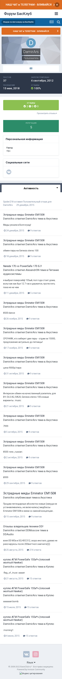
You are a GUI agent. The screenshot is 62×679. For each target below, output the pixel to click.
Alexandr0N (32, 270)
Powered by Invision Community (31, 669)
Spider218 (8, 201)
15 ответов (35, 578)
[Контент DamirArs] (31, 68)
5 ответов (35, 293)
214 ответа (35, 550)
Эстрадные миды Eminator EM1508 (24, 214)
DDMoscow (32, 530)
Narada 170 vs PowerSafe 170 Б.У (22, 266)
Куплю (50, 566)
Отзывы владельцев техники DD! (23, 526)
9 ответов (35, 230)
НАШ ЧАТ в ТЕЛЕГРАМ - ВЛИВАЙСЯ (29, 4)
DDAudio (8, 534)
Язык (30, 662)
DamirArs (8, 205)
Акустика (52, 218)
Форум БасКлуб (18, 14)
